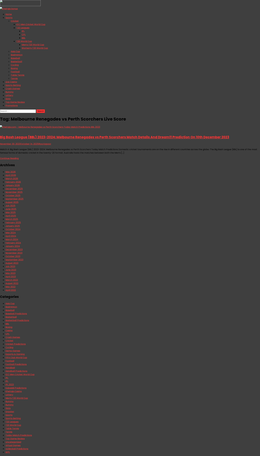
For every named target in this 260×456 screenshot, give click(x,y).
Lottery (9, 95)
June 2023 (10, 269)
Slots (8, 98)
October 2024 (12, 229)
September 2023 (14, 259)
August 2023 (11, 263)
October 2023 (12, 256)
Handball (10, 367)
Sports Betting (13, 85)
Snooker (9, 411)
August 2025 (11, 202)
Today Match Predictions (18, 435)
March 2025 (11, 219)
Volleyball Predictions (16, 448)
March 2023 (11, 280)
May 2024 (10, 232)
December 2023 (14, 249)
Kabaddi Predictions (16, 388)
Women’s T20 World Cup (35, 48)
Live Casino (11, 81)
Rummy (9, 92)
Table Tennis (17, 75)
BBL (23, 37)
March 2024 (11, 239)
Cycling (15, 64)
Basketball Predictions (17, 320)
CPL (24, 34)
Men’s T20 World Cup (33, 44)
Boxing (14, 68)
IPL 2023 (9, 384)
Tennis (14, 78)
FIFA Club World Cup (16, 357)
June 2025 (10, 209)
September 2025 (14, 198)
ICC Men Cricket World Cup (30, 24)
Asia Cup (15, 51)
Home (8, 14)
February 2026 (13, 182)
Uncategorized (13, 442)
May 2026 (10, 171)
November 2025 (13, 192)
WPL (7, 452)
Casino (9, 330)
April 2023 (10, 276)
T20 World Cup (24, 41)
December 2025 (14, 188)
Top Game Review (15, 102)
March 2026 (11, 178)
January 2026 (12, 185)
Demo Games (12, 350)
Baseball (15, 58)
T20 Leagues (22, 27)
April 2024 (10, 236)
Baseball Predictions (16, 313)
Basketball (16, 61)
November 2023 (13, 252)
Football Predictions (16, 364)
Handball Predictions (16, 371)
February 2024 (13, 242)
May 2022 (10, 286)
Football (15, 71)
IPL (23, 31)
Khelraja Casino (13, 391)
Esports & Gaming (15, 354)
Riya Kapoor (44, 143)
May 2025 (10, 212)
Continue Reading (9, 158)
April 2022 (10, 290)
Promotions (11, 105)
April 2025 (10, 215)
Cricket (15, 21)
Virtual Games (13, 445)
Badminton (16, 54)
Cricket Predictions (15, 344)
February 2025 (13, 222)
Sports (8, 17)
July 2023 (10, 266)
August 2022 (11, 283)
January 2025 (12, 225)
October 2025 (12, 195)
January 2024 (12, 246)
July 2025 (10, 205)
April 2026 (10, 175)
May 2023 (10, 273)
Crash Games (12, 88)
